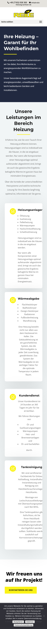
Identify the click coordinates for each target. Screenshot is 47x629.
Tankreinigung (31, 467)
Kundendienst (29, 395)
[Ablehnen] (44, 616)
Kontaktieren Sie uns (21, 590)
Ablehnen (30, 622)
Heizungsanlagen (30, 210)
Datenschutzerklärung (23, 625)
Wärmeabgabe (28, 298)
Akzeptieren (18, 622)
